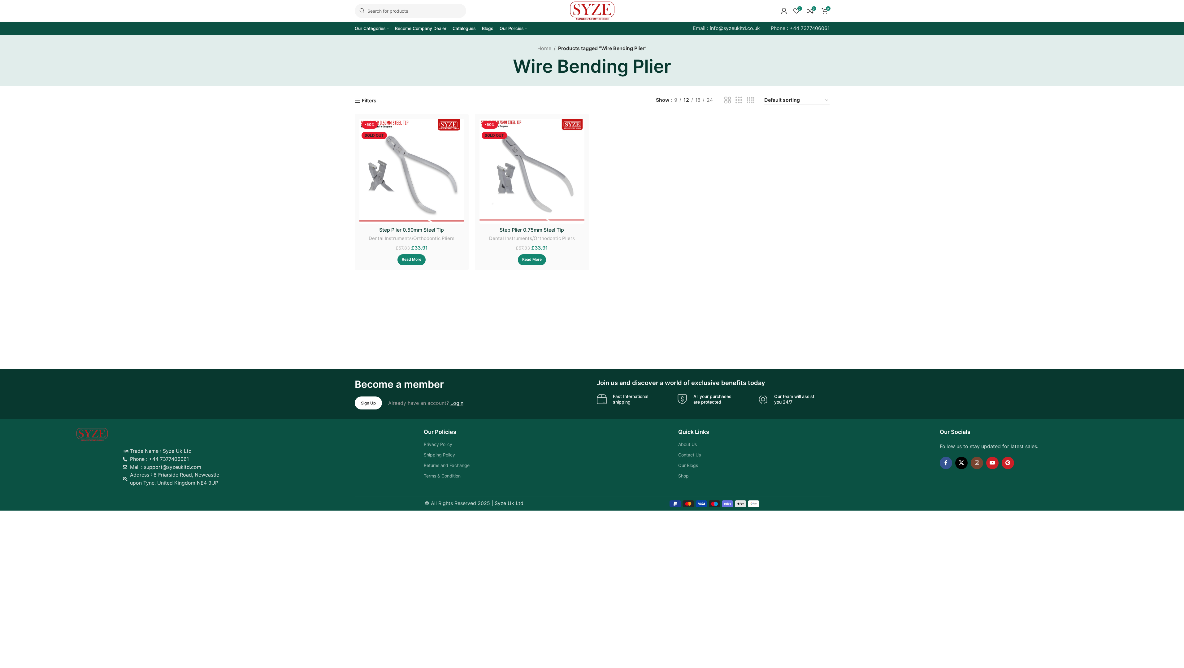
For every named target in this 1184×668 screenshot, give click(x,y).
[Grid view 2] (727, 100)
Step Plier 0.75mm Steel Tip (532, 230)
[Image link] (92, 434)
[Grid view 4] (750, 100)
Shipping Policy (439, 454)
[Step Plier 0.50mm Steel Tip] (411, 171)
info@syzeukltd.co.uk (735, 28)
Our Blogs (688, 465)
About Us (687, 444)
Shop (683, 475)
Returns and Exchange (447, 465)
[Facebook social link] (946, 463)
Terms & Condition (442, 475)
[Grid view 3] (738, 100)
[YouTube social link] (992, 463)
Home (544, 48)
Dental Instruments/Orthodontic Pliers (411, 238)
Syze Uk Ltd (509, 503)
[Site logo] (592, 10)
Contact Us (689, 454)
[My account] (784, 11)
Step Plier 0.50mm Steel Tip (411, 230)
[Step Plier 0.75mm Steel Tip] (531, 171)
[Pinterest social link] (1008, 463)
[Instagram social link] (977, 463)
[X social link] (961, 463)
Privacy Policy (438, 444)
